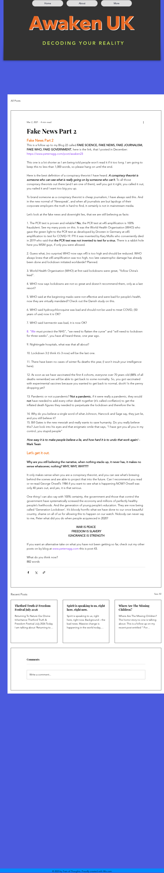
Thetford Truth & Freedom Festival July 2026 (32, 608)
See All (157, 593)
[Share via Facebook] (28, 572)
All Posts (15, 100)
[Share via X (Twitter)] (36, 572)
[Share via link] (43, 572)
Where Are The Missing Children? (134, 608)
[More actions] (143, 122)
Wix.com (107, 871)
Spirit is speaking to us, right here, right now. (86, 608)
